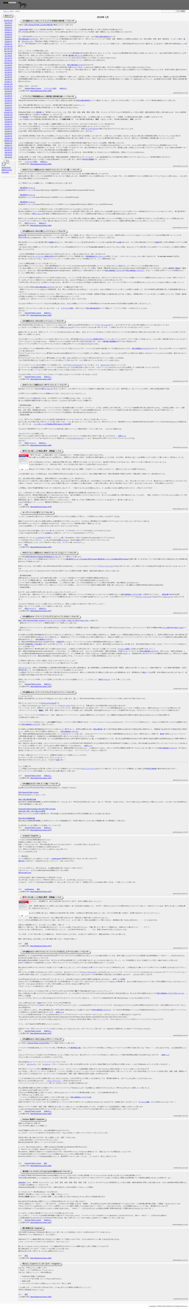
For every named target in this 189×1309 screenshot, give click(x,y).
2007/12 (21, 861)
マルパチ (70, 21)
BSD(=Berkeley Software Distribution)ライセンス (43, 557)
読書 (26, 504)
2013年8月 (8, 68)
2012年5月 (8, 96)
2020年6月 (8, 27)
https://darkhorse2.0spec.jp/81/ (40, 379)
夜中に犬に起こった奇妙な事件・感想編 (38, 451)
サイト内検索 (181, 11)
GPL (78, 540)
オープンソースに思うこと (33, 512)
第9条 (52, 242)
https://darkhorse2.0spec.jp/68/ (40, 1166)
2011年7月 (8, 103)
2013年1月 (8, 82)
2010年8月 (8, 122)
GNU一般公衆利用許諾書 (27, 799)
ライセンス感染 (123, 649)
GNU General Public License (28, 792)
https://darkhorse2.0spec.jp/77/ (40, 611)
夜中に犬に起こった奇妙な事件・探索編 (38, 897)
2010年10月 (8, 117)
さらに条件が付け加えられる (173, 627)
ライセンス (46, 1064)
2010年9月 (8, 119)
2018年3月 (8, 42)
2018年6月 (8, 37)
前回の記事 (22, 235)
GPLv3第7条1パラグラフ (101, 1010)
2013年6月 (8, 70)
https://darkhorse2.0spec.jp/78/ (40, 547)
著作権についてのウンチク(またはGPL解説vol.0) (42, 1171)
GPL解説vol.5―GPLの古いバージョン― (39, 321)
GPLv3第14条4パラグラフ (45, 287)
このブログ (40, 537)
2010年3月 (8, 134)
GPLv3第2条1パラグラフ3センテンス (170, 993)
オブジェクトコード (88, 768)
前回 (157, 242)
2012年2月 (8, 101)
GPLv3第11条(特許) (102, 36)
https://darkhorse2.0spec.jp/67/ (40, 1222)
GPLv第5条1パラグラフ (44, 639)
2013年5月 (8, 72)
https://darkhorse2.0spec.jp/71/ (40, 946)
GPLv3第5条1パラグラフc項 (131, 594)
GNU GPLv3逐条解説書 (26, 818)
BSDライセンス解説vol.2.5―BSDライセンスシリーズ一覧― (47, 170)
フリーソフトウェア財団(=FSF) (42, 256)
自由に (41, 710)
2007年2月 (8, 157)
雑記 (26, 545)
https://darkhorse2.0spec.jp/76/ (40, 686)
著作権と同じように (76, 55)
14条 (119, 242)
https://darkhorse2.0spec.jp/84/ (40, 164)
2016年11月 (8, 63)
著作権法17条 (75, 1048)
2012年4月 (8, 98)
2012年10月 (8, 89)
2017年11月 (8, 49)
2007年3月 (8, 155)
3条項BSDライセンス (27, 188)
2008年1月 (8, 145)
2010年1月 (8, 138)
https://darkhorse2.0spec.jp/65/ (40, 1297)
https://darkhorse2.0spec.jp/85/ (40, 91)
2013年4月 (8, 75)
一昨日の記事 (23, 29)
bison (39, 1003)
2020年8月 (8, 25)
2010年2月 (8, 136)
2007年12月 (8, 148)
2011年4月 (8, 108)
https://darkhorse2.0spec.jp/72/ (40, 891)
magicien (34, 836)
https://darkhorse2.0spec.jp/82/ (40, 315)
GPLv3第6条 (151, 768)
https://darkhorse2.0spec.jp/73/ (40, 830)
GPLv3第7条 (97, 729)
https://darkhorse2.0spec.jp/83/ (40, 225)
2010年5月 (8, 129)
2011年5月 (8, 105)
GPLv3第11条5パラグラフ (76, 65)
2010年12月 (8, 112)
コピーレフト (105, 365)
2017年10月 (8, 51)
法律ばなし (63, 88)
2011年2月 (8, 110)
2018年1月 (8, 44)
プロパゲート (26, 41)
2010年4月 (8, 131)
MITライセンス (37, 214)
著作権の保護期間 (109, 341)
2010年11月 (8, 115)
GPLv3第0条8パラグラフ (149, 651)
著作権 (38, 112)
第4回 (178, 268)
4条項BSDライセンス (27, 202)
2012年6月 (8, 93)
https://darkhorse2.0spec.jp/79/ (40, 507)
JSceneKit (5, 172)
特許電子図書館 (88, 159)
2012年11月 (8, 86)
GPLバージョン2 (67, 327)
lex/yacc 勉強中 (29, 1119)
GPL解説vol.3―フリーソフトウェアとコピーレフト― (44, 692)
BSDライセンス (30, 223)
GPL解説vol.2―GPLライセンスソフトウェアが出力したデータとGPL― (51, 952)
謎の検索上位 (28, 1228)
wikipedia (21, 1182)
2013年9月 (8, 65)
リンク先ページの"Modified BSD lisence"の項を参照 (52, 424)
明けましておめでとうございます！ (37, 1264)
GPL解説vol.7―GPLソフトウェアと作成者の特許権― (44, 21)
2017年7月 (8, 58)
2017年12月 (8, 46)
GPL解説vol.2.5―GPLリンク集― (36, 784)
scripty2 (48, 533)
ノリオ (58, 451)
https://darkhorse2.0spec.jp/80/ (40, 445)
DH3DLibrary (6, 167)
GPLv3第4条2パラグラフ (168, 748)
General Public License (33, 88)
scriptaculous (56, 858)
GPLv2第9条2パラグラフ (140, 348)
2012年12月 (8, 84)
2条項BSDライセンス (27, 195)
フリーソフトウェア (74, 365)
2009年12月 (8, 141)
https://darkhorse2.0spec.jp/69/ (40, 1114)
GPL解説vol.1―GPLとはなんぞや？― (38, 1039)
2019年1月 (8, 32)
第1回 (162, 734)
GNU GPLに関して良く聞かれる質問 (32, 811)
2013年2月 (8, 79)
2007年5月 (8, 150)
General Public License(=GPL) (38, 1043)
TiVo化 (35, 367)
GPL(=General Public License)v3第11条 (38, 25)
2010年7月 (8, 124)
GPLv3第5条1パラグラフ (135, 270)
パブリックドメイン (54, 1081)
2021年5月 (8, 23)
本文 (35, 398)
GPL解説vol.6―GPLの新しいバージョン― (40, 231)
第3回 (171, 268)
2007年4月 (8, 152)
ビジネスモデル (91, 129)
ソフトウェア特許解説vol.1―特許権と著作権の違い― (44, 96)
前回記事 (165, 594)
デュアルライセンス (76, 438)
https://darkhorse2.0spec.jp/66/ (40, 1258)
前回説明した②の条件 (34, 644)
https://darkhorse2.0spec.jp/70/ (40, 1033)
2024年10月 (8, 20)
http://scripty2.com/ (24, 873)
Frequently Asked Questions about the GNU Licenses (37, 809)
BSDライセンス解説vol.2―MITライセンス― (40, 385)
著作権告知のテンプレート (95, 256)
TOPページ (6, 11)
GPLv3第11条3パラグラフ (27, 39)
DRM (41, 367)
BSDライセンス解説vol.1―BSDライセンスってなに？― (45, 553)
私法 (144, 672)
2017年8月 (8, 56)
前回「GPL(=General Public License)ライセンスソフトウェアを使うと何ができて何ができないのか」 (54, 620)
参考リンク (122, 436)
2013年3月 (8, 77)
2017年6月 (8, 60)
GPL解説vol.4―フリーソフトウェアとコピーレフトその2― (46, 617)
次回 (57, 760)
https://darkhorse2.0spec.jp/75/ (40, 778)
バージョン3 (105, 325)
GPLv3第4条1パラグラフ (114, 270)
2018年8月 (8, 35)
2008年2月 (8, 143)
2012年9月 (8, 91)
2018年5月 (8, 39)
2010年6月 (8, 126)
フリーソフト (65, 705)
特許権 (25, 117)
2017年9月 (8, 53)
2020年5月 (8, 30)
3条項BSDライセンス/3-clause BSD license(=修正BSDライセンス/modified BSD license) (97, 559)
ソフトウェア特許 (50, 88)
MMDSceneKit (7, 170)
